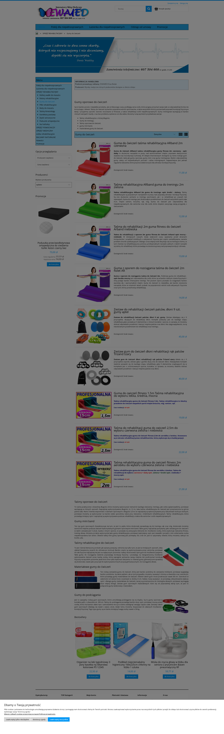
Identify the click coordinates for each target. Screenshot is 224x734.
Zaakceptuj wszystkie (59, 719)
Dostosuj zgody (39, 719)
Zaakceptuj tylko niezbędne (17, 719)
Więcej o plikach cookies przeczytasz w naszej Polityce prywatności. (29, 714)
